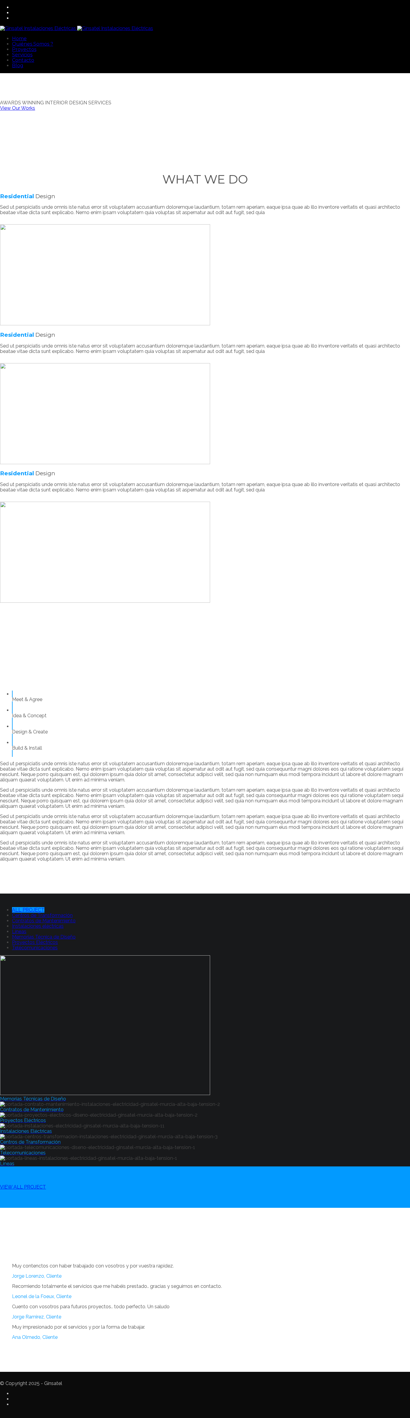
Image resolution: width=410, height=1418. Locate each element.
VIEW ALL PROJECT (23, 1187)
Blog (17, 65)
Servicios (22, 55)
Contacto (23, 60)
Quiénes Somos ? (32, 44)
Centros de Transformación (42, 915)
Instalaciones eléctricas (38, 926)
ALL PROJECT (28, 910)
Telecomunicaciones (35, 948)
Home (19, 38)
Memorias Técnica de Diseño (44, 937)
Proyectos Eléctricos (35, 942)
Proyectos (24, 49)
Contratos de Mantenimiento (44, 921)
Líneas (19, 931)
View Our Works (17, 108)
